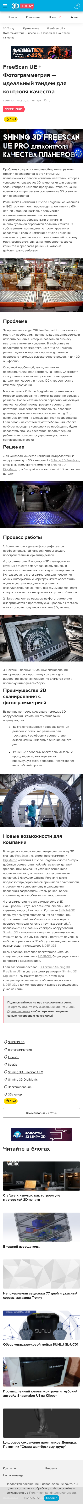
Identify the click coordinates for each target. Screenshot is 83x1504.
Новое (55, 17)
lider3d (13, 1065)
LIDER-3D (8, 100)
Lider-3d (13, 1057)
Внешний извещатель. (21, 1247)
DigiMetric (10, 860)
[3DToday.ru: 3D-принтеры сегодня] (23, 7)
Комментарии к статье (41, 1113)
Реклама (18, 54)
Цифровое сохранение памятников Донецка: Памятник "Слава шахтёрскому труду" (40, 1444)
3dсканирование (20, 1087)
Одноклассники (18, 1011)
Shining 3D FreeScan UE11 (25, 1072)
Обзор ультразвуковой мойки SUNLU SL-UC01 (40, 1345)
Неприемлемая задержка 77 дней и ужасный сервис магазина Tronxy (40, 1295)
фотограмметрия (20, 1050)
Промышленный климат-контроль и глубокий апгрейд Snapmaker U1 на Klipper (40, 1393)
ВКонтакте (29, 1007)
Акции (74, 17)
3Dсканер (15, 1094)
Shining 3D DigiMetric (23, 1080)
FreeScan (21, 856)
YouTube (68, 1007)
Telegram (13, 1007)
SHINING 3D (67, 910)
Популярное (33, 17)
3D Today (8, 28)
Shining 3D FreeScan (65, 460)
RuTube (55, 1007)
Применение (31, 28)
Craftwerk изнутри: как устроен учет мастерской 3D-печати (32, 1197)
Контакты (9, 1468)
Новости (12, 17)
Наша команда (13, 1475)
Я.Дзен (44, 1007)
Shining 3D (10, 932)
